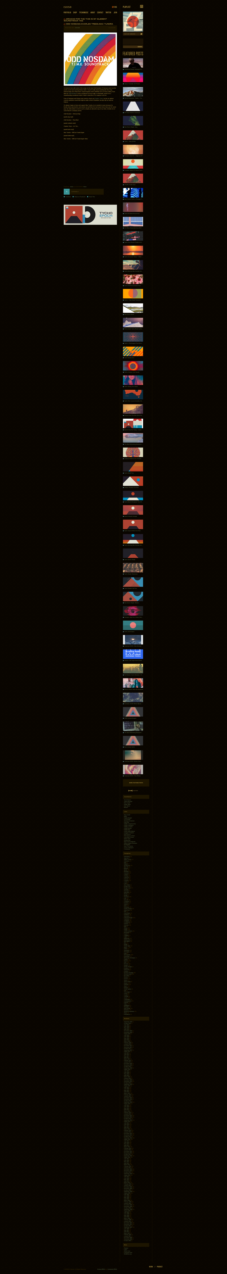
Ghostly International (129, 820)
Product (126, 965)
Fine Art (126, 899)
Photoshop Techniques (129, 957)
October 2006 (127, 1240)
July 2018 (126, 1035)
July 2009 (126, 1194)
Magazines (126, 938)
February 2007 (127, 1234)
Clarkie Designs (128, 818)
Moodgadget (127, 844)
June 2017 (126, 1054)
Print (125, 962)
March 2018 (127, 1041)
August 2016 (127, 1069)
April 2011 (126, 1163)
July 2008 (126, 1212)
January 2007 (127, 1236)
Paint (125, 953)
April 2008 (126, 1216)
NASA (125, 948)
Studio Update (127, 989)
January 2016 (127, 1078)
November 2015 (128, 1081)
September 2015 (128, 1084)
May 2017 (126, 1056)
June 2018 (126, 1036)
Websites (126, 1009)
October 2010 (127, 1172)
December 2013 (128, 1115)
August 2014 (127, 1103)
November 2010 (128, 1170)
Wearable (126, 1007)
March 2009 (127, 1200)
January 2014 (127, 1114)
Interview (126, 925)
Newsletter (126, 950)
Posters (126, 960)
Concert (126, 879)
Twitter (108, 12)
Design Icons (127, 887)
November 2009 (128, 1188)
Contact (100, 12)
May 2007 (126, 1230)
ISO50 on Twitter (128, 826)
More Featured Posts (136, 782)
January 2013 (127, 1132)
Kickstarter (126, 932)
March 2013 (127, 1129)
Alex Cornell (127, 803)
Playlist (133, 6)
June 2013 (126, 1124)
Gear (125, 905)
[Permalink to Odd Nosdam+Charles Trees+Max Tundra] (88, 24)
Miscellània (127, 941)
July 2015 (126, 1087)
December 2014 (128, 1097)
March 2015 (127, 1093)
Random (126, 971)
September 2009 (128, 1191)
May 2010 (126, 1179)
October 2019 (127, 1023)
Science (126, 978)
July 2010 (126, 1176)
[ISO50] (69, 7)
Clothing (126, 876)
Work (125, 1013)
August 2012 (127, 1139)
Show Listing (127, 981)
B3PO (125, 816)
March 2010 (127, 1182)
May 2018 (126, 1038)
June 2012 (126, 1142)
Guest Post (127, 910)
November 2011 (128, 1152)
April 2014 (126, 1109)
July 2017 (126, 1053)
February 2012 (127, 1148)
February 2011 (127, 1166)
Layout (125, 934)
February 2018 (127, 1042)
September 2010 (128, 1173)
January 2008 (127, 1221)
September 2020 (128, 1021)
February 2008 (127, 1219)
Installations (127, 922)
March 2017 (127, 1059)
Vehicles (126, 1002)
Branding (126, 871)
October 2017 (127, 1048)
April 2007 (126, 1231)
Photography (127, 954)
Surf (125, 990)
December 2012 (128, 1133)
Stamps (126, 987)
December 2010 (128, 1169)
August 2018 (127, 1033)
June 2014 (126, 1106)
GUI (125, 911)
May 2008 (126, 1215)
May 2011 (126, 1161)
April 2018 (126, 1039)
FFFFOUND (127, 819)
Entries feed (127, 1251)
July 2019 (126, 1024)
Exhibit (125, 895)
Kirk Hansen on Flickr (129, 835)
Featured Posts (133, 53)
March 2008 (127, 1218)
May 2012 (126, 1143)
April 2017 (126, 1057)
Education (126, 892)
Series (125, 980)
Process (126, 963)
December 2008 (128, 1204)
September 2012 (128, 1138)
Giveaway (126, 907)
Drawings (126, 890)
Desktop (126, 889)
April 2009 (126, 1199)
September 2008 (128, 1209)
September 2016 (128, 1068)
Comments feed (128, 1252)
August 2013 (127, 1121)
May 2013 (126, 1126)
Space (125, 986)
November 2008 (128, 1206)
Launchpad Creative (129, 837)
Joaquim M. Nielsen (129, 832)
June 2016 (126, 1072)
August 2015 (127, 1085)
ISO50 (125, 929)
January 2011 (127, 1167)
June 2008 (126, 1213)
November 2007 (128, 1224)
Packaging (126, 951)
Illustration (126, 916)
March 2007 (127, 1233)
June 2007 (126, 1228)
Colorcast (126, 877)
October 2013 (127, 1118)
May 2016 (126, 1074)
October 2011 (127, 1154)
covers (125, 881)
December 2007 (128, 1222)
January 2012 (127, 1149)
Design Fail (127, 886)
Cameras (126, 873)
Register (126, 1248)
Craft (125, 883)
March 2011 (127, 1164)
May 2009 (126, 1197)
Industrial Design (128, 917)
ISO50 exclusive (128, 931)
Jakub (77, 27)
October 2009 (127, 1190)
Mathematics (127, 940)
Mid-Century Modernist (129, 841)
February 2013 (127, 1130)
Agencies (126, 858)
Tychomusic (127, 849)
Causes (126, 874)
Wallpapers (127, 1005)
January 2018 (127, 1044)
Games (126, 904)
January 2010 (127, 1185)
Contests (126, 880)
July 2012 (126, 1141)
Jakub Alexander (128, 801)
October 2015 (127, 1082)
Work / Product (156, 1266)
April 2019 (126, 1029)
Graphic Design (128, 908)
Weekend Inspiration (129, 1011)
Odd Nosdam (72, 93)
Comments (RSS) (112, 1269)
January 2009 (127, 1203)
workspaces (127, 1014)
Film (125, 898)
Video (125, 1004)
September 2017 (128, 1050)
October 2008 (127, 1208)
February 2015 (127, 1094)
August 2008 (127, 1210)
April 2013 (126, 1127)
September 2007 (128, 1227)
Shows (125, 983)
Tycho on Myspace (129, 847)
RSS (114, 7)
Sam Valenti (127, 806)
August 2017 (127, 1051)
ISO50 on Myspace (129, 825)
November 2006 (128, 1239)
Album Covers (127, 859)
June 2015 (126, 1088)
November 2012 (128, 1135)
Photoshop (126, 956)
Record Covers (128, 974)
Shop (75, 12)
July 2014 (126, 1105)
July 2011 (126, 1158)
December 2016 (128, 1063)
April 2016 (126, 1075)
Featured (126, 896)
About (92, 12)
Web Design (127, 1008)
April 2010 (126, 1181)
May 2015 (126, 1090)
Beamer (126, 807)
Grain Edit (126, 822)
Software (126, 984)
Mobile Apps (127, 946)
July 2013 (126, 1123)
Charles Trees (99, 98)
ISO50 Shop (127, 829)
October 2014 (127, 1100)
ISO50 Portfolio (128, 828)
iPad (125, 926)
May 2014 (126, 1108)
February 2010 (127, 1184)
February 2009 (127, 1201)
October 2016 (127, 1066)
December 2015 (128, 1080)
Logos (125, 937)
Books (125, 870)
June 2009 (126, 1196)
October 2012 (127, 1136)
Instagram (126, 920)
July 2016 (126, 1071)
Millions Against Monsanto (130, 843)
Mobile (125, 944)
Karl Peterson (127, 834)
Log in (125, 1249)
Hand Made (127, 913)
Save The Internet (128, 846)
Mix (125, 943)
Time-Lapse (127, 992)
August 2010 (127, 1175)
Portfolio (67, 12)
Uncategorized (127, 1001)
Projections (127, 969)
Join (115, 12)
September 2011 (128, 1155)
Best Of (126, 867)
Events (126, 893)
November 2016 (128, 1065)
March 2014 (127, 1111)
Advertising (127, 856)
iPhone (125, 928)
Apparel (126, 864)
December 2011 (128, 1151)
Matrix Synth (127, 838)
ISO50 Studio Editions (129, 831)
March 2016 (127, 1076)
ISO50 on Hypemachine (130, 823)
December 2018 (128, 1030)
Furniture (126, 902)
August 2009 (127, 1193)
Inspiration (126, 919)
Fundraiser (126, 901)
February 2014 (127, 1112)
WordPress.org (127, 1254)
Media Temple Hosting (133, 791)
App (125, 862)
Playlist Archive (133, 33)
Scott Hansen (127, 800)
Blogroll (126, 868)
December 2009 (128, 1187)
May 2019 (126, 1027)
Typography (127, 999)
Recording (126, 975)
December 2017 (128, 1045)
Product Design (128, 966)
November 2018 (128, 1032)
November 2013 (128, 1117)
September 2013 (128, 1120)
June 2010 (126, 1178)
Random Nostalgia (128, 972)
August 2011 (127, 1157)
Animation (126, 861)
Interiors (126, 923)
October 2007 (127, 1225)
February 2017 (127, 1060)
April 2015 (126, 1091)
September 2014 (128, 1102)
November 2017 (128, 1047)
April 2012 (126, 1145)
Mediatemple (127, 840)
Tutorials (126, 996)
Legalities (126, 935)
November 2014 (128, 1099)
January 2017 (127, 1062)
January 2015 (127, 1096)
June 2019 (126, 1026)
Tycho (125, 998)
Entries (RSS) (101, 1269)
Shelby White (127, 804)
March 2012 (127, 1146)
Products (126, 968)
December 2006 (128, 1237)
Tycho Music (83, 12)
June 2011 (126, 1160)
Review (126, 977)
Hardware (126, 914)
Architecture (127, 865)
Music (85, 186)
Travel (125, 993)
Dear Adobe (127, 885)
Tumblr (126, 995)
